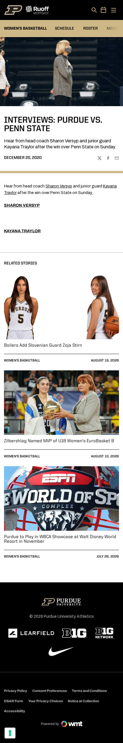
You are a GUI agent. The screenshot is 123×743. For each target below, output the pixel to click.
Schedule (64, 29)
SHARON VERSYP (22, 205)
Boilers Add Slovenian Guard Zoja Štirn (43, 345)
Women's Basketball (22, 360)
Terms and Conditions (89, 691)
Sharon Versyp (58, 186)
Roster (90, 29)
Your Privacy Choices (45, 701)
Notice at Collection (83, 701)
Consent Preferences (49, 691)
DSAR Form (13, 701)
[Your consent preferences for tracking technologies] (10, 733)
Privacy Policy (15, 691)
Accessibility (14, 711)
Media (113, 29)
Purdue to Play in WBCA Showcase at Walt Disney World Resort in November (60, 539)
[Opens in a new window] (31, 633)
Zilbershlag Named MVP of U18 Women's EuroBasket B (59, 441)
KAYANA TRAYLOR (22, 231)
